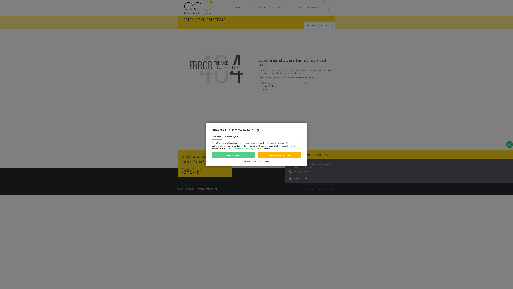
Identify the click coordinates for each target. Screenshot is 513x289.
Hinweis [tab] (217, 136)
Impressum (248, 161)
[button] (233, 155)
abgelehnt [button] (290, 146)
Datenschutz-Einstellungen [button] (244, 149)
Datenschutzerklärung (262, 161)
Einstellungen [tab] (231, 136)
